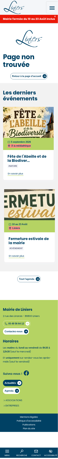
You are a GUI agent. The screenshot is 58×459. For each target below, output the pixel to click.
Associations (13, 400)
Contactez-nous (14, 331)
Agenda (9, 391)
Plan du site (29, 428)
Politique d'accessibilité (29, 420)
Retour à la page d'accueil (26, 76)
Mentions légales (29, 416)
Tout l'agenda (26, 279)
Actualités (10, 383)
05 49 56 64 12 (16, 323)
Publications (29, 424)
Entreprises (12, 405)
